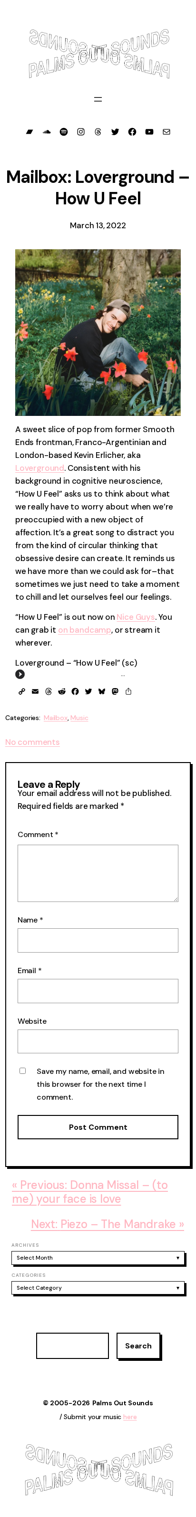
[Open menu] (98, 99)
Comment (38, 834)
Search (138, 1346)
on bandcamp (84, 630)
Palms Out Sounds (122, 1403)
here (130, 1416)
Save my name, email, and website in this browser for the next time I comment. (101, 1084)
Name (30, 920)
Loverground (39, 468)
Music (79, 717)
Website (32, 1021)
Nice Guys (136, 617)
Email (30, 970)
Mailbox (56, 717)
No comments (32, 742)
